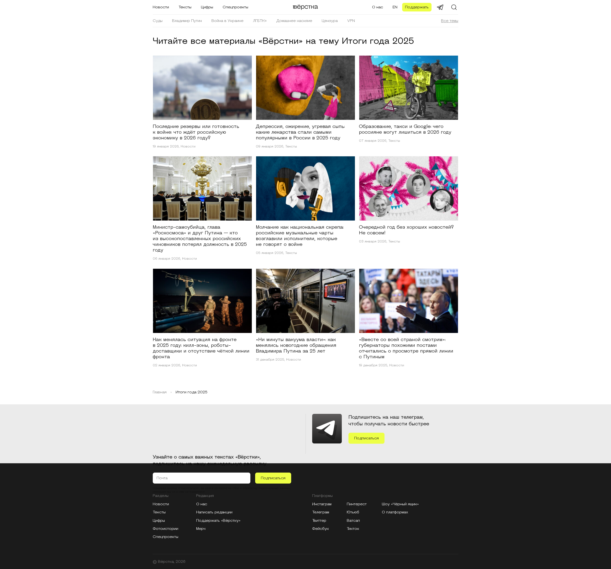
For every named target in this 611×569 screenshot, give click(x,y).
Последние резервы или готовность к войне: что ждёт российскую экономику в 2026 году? (196, 132)
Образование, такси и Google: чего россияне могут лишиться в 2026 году (405, 129)
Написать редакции (214, 512)
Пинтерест (357, 504)
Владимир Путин (187, 20)
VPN (351, 20)
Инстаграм (322, 504)
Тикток (353, 528)
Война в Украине (227, 20)
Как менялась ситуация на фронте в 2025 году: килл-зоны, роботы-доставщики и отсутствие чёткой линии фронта (201, 348)
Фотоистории (165, 528)
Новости (161, 7)
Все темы (449, 20)
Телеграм (320, 512)
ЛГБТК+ (260, 20)
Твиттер (319, 520)
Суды (158, 20)
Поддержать (417, 7)
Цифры (207, 7)
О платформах (395, 512)
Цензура (330, 20)
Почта (162, 478)
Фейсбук (320, 528)
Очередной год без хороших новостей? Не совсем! (406, 230)
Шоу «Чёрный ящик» (400, 504)
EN (395, 7)
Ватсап (353, 520)
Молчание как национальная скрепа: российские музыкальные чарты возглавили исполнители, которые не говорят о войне (300, 235)
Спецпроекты (235, 7)
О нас (377, 7)
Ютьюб (353, 512)
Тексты (185, 7)
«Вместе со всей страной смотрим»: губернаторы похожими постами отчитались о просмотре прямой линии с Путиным (406, 348)
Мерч (200, 528)
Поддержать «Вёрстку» (218, 520)
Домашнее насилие (294, 20)
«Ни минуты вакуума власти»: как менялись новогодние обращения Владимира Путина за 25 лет (296, 345)
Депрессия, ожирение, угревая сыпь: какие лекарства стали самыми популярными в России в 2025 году (300, 132)
